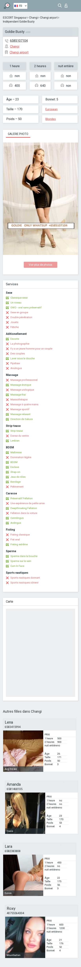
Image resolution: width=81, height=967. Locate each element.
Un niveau (15, 302)
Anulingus (16, 368)
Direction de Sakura (21, 419)
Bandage (15, 481)
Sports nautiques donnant (25, 577)
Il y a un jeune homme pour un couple (31, 348)
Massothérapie (19, 399)
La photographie (19, 343)
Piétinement (17, 486)
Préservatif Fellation (21, 498)
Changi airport (49, 17)
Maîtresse (16, 452)
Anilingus (15, 522)
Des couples (17, 353)
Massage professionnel (24, 379)
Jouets (14, 322)
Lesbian (14, 440)
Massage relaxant (20, 414)
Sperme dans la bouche (23, 556)
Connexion (67, 4)
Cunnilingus (17, 517)
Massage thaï (18, 394)
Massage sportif (19, 409)
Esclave (14, 467)
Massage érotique (20, 384)
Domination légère (20, 457)
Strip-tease (16, 430)
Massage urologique (22, 389)
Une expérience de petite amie (27, 503)
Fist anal (15, 539)
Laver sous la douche (22, 358)
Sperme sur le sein (20, 561)
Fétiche (14, 327)
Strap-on (15, 471)
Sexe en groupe (19, 312)
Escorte (14, 338)
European (51, 109)
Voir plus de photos (40, 264)
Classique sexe (19, 297)
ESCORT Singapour (15, 17)
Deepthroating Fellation (23, 508)
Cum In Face (17, 565)
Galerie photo (18, 133)
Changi (33, 17)
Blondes (50, 119)
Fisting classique (20, 534)
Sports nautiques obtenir (24, 582)
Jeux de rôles (18, 476)
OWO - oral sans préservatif (25, 307)
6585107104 (19, 40)
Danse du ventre (19, 435)
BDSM (13, 462)
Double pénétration (21, 317)
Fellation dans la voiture (23, 513)
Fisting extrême (19, 544)
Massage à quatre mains (24, 404)
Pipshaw (15, 363)
